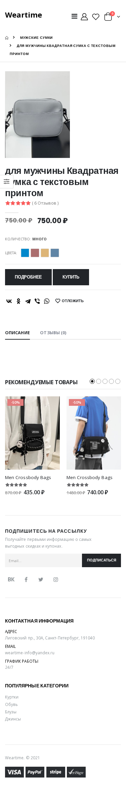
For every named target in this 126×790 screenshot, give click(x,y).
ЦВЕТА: (11, 252)
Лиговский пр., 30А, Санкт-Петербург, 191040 (50, 637)
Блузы (10, 711)
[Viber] (37, 301)
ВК (11, 579)
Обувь (11, 704)
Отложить (73, 301)
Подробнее (28, 277)
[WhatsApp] (47, 301)
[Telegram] (28, 301)
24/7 (9, 667)
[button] (112, 18)
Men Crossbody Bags (28, 477)
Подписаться (101, 560)
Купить (70, 277)
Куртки (11, 697)
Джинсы (13, 718)
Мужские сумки (36, 37)
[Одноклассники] (18, 301)
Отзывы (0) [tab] (53, 333)
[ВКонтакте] (9, 301)
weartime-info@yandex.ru (29, 652)
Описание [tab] (17, 333)
